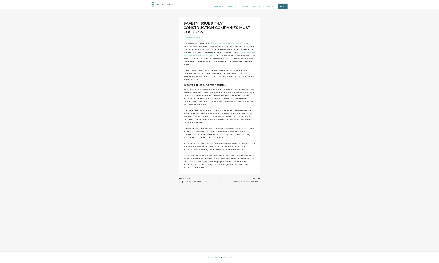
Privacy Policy (227, 257)
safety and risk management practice (229, 43)
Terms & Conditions (214, 257)
